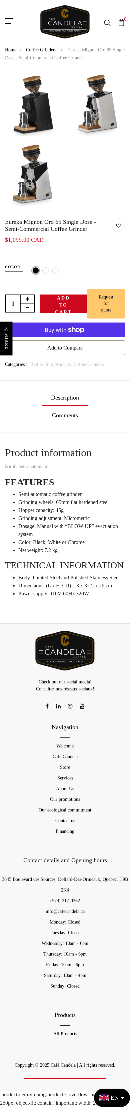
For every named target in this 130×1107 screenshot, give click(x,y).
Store (65, 767)
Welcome (65, 745)
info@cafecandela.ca (65, 911)
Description (65, 397)
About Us (65, 788)
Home (10, 49)
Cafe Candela (65, 756)
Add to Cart (63, 304)
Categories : (16, 364)
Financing (65, 831)
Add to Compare (65, 348)
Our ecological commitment (65, 809)
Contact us (65, 820)
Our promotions (65, 799)
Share (7, 341)
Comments (65, 415)
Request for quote (106, 304)
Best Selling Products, (51, 364)
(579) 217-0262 (65, 900)
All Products (65, 1033)
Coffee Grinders (42, 49)
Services (65, 777)
